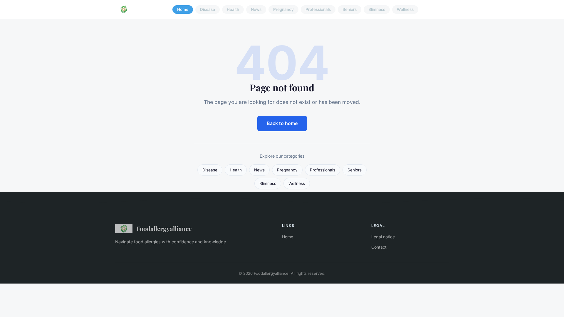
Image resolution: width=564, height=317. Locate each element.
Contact (379, 247)
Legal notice (383, 236)
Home (182, 9)
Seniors (350, 9)
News (256, 9)
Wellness (405, 9)
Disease (207, 9)
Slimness (376, 9)
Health (233, 9)
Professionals (318, 9)
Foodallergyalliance (164, 228)
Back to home (282, 123)
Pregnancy (283, 9)
